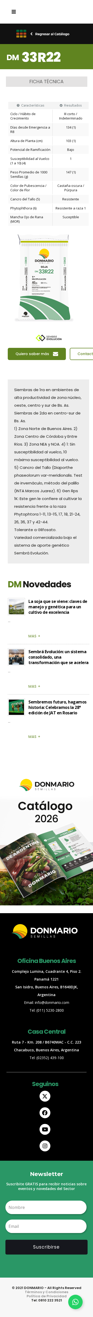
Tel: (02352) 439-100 (46, 1057)
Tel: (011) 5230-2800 (46, 1010)
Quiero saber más (32, 353)
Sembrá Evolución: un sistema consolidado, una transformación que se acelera (58, 657)
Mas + (34, 636)
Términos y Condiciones (46, 1292)
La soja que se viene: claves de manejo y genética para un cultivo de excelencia (57, 607)
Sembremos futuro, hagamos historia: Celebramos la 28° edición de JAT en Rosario (57, 707)
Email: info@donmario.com (46, 1002)
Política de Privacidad (47, 1296)
